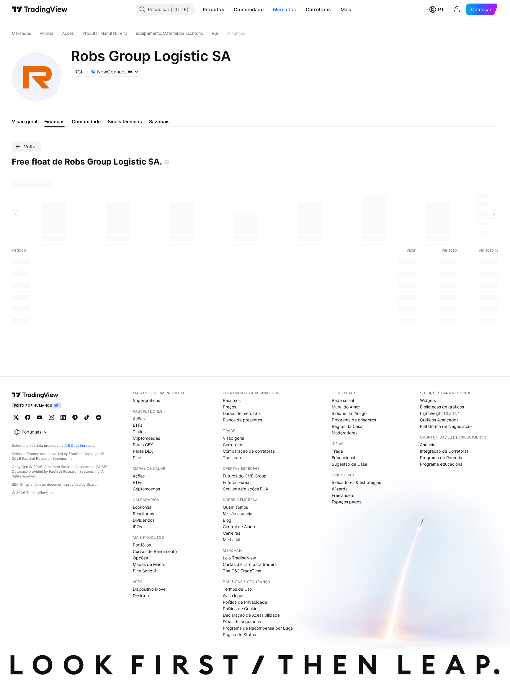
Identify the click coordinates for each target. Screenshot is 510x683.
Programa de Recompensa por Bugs (258, 628)
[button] (228, 9)
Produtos (213, 9)
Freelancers (343, 495)
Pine (137, 457)
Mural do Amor (346, 406)
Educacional (343, 457)
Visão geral (233, 438)
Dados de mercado (241, 413)
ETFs (137, 425)
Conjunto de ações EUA (245, 488)
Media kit (232, 539)
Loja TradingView (239, 557)
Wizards (339, 488)
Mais (346, 9)
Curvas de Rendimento (155, 551)
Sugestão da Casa (349, 464)
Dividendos (143, 520)
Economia (142, 507)
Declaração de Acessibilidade (251, 615)
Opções (140, 557)
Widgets (428, 400)
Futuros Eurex (236, 482)
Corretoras (318, 9)
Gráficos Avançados (439, 419)
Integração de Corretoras (444, 451)
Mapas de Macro (149, 564)
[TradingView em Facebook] (28, 417)
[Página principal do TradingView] (40, 9)
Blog (227, 520)
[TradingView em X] (16, 417)
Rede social (343, 400)
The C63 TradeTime (242, 570)
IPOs (137, 526)
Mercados (284, 9)
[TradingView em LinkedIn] (63, 417)
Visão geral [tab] (24, 121)
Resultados (143, 513)
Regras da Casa (347, 426)
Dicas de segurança (242, 621)
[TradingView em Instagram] (51, 417)
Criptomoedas (146, 438)
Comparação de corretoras (249, 451)
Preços (229, 406)
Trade (337, 451)
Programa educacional (441, 464)
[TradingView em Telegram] (75, 417)
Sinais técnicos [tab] (125, 121)
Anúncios (428, 444)
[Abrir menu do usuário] (457, 9)
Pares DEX (143, 451)
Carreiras (231, 533)
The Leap (232, 457)
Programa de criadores (354, 419)
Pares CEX (143, 444)
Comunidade (249, 9)
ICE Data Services (79, 445)
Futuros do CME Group (245, 475)
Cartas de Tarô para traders (250, 564)
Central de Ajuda (239, 526)
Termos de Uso (237, 589)
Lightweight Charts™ (439, 413)
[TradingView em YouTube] (39, 417)
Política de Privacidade (245, 602)
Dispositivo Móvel (149, 589)
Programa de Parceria (441, 457)
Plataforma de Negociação (446, 426)
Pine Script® (144, 570)
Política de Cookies (241, 608)
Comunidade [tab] (86, 121)
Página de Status (239, 634)
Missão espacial (238, 513)
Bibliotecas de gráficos (442, 406)
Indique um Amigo (349, 413)
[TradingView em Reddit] (98, 417)
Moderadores (344, 432)
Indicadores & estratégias (356, 482)
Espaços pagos (346, 501)
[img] (130, 71)
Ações (139, 418)
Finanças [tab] (54, 121)
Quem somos (235, 507)
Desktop (141, 595)
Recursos (232, 400)
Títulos (139, 431)
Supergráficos (146, 400)
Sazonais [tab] (159, 121)
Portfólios (142, 544)
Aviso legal (233, 595)
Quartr (91, 484)
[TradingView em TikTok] (87, 417)
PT (441, 9)
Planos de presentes (242, 419)
